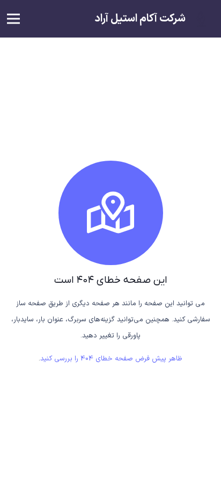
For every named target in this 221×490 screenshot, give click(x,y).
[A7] (201, 19)
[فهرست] (14, 18)
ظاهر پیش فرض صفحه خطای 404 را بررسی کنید (111, 358)
